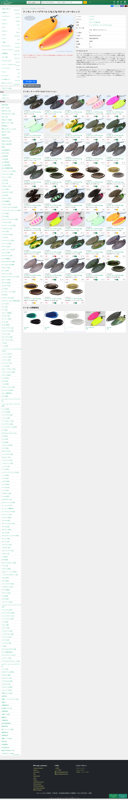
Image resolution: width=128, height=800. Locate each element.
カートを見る (114, 796)
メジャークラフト (8, 584)
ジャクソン (6, 360)
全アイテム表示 (7, 88)
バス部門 (57, 768)
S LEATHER (6, 138)
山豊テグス (6, 714)
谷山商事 (5, 744)
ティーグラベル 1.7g (105, 25)
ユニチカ (5, 599)
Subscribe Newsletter (38, 786)
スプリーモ (6, 375)
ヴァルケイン (7, 687)
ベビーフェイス (7, 544)
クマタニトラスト (8, 297)
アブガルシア (6, 186)
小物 (11, 43)
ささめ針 (5, 156)
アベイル (5, 189)
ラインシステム (7, 610)
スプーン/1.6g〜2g (33, 8)
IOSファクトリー (7, 123)
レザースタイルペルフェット (11, 661)
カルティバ (6, 279)
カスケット (6, 267)
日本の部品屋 (6, 723)
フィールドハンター (8, 511)
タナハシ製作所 (7, 393)
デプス (4, 436)
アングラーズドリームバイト (11, 210)
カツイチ (5, 270)
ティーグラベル (93, 25)
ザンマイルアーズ (7, 340)
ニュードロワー (7, 454)
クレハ (4, 306)
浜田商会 (5, 735)
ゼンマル (5, 381)
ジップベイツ (6, 357)
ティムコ (5, 409)
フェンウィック (7, 514)
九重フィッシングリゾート (10, 699)
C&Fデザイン (6, 111)
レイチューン (6, 658)
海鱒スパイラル (7, 738)
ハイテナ (5, 469)
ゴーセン (5, 322)
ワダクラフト (6, 684)
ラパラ (5, 622)
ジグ (11, 28)
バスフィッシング (80, 768)
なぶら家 (5, 162)
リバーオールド (7, 637)
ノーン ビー (6, 466)
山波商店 (5, 711)
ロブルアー (6, 675)
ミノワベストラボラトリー (10, 574)
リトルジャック (7, 631)
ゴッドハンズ (6, 319)
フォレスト (6, 517)
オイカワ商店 (6, 258)
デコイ (4, 430)
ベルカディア (6, 547)
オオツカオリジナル (8, 261)
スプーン (11, 24)
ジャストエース (7, 363)
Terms (34, 778)
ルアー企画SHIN (7, 652)
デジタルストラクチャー (9, 433)
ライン (11, 35)
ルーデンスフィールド (8, 655)
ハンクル (5, 475)
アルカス (5, 195)
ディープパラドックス (9, 427)
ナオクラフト (6, 451)
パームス (5, 496)
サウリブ (5, 325)
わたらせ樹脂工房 (7, 168)
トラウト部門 (58, 770)
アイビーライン (7, 174)
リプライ (5, 640)
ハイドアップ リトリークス (10, 472)
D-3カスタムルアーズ (8, 113)
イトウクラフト (7, 234)
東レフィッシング (8, 729)
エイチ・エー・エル (8, 249)
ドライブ (5, 448)
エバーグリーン (7, 255)
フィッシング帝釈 (8, 508)
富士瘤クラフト (7, 708)
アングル (5, 213)
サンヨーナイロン (8, 331)
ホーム (23, 8)
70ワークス (5, 107)
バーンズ (5, 490)
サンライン (6, 334)
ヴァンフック (7, 690)
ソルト (122, 6)
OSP (4, 135)
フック (11, 39)
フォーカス (6, 520)
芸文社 (4, 741)
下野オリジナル (7, 693)
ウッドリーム (6, 243)
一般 (126, 6)
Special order (36, 776)
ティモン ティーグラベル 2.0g (32, 205)
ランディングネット (11, 50)
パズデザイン (6, 493)
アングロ (5, 216)
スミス (5, 378)
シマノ (5, 346)
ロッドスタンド (11, 46)
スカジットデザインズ (8, 369)
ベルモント (5, 553)
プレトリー (6, 538)
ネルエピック (6, 457)
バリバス (5, 484)
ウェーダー (11, 76)
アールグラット (7, 228)
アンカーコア (6, 204)
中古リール (6, 98)
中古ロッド (6, 95)
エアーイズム (6, 246)
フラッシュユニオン (8, 523)
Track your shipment (38, 768)
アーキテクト (6, 222)
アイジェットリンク (8, 171)
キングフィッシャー (8, 291)
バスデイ (5, 481)
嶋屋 (4, 717)
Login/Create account (38, 782)
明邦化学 (5, 726)
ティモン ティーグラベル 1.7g (32, 112)
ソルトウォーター (80, 770)
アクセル (5, 180)
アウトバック (6, 177)
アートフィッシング (8, 225)
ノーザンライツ (7, 460)
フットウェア (11, 69)
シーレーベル (7, 354)
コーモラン (6, 316)
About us (35, 770)
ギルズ (4, 294)
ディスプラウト (7, 424)
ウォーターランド (8, 240)
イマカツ (5, 237)
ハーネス (5, 478)
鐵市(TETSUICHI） (8, 750)
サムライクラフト (8, 328)
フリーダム (5, 526)
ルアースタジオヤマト (9, 649)
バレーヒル (5, 487)
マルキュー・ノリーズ (9, 572)
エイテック (6, 252)
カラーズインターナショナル (10, 276)
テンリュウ (6, 418)
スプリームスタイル (8, 372)
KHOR (4, 126)
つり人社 (5, 159)
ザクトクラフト (7, 337)
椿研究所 (5, 732)
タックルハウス (7, 390)
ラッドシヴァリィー (8, 616)
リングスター (6, 643)
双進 (4, 702)
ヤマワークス (6, 593)
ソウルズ (5, 384)
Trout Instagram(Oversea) (62, 772)
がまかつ (5, 153)
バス (112, 6)
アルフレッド (6, 198)
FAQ (34, 774)
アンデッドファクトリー (10, 219)
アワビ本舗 (6, 201)
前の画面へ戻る (31, 81)
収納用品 (11, 54)
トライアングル (7, 445)
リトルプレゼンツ (8, 634)
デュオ (5, 442)
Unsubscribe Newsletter (39, 788)
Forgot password (37, 784)
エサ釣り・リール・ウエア (82, 772)
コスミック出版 (7, 313)
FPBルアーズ (7, 120)
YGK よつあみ (7, 144)
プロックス (5, 541)
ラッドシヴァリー (8, 619)
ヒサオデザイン (7, 499)
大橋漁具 (5, 705)
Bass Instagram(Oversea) (62, 774)
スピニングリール (11, 83)
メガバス (5, 581)
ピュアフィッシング (8, 502)
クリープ (5, 304)
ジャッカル (5, 366)
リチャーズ (5, 628)
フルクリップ (6, 529)
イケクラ (5, 231)
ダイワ (5, 396)
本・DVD (11, 57)
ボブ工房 (5, 559)
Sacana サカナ (6, 141)
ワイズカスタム (7, 681)
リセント (5, 625)
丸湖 (4, 696)
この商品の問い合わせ (33, 86)
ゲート (4, 310)
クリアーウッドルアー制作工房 (11, 300)
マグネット (6, 568)
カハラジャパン (7, 273)
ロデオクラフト (8, 672)
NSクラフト (6, 132)
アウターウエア (11, 61)
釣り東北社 (5, 747)
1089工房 (5, 105)
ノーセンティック (7, 463)
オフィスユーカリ (8, 264)
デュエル (5, 439)
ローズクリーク (7, 678)
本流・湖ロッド (11, 9)
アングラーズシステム (9, 207)
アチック (5, 183)
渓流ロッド (11, 13)
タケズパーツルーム (8, 387)
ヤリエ (5, 596)
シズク (4, 343)
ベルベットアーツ (8, 550)
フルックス (5, 532)
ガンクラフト (6, 285)
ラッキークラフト (8, 613)
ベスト (11, 72)
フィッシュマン (7, 505)
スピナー (11, 31)
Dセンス (5, 117)
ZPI (3, 147)
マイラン (5, 565)
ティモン (6, 412)
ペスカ (4, 556)
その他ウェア (11, 80)
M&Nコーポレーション (9, 129)
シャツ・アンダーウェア (11, 65)
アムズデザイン (7, 192)
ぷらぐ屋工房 (6, 165)
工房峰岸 (5, 720)
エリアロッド (11, 17)
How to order (36, 772)
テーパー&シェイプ (8, 421)
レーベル (5, 669)
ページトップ (123, 796)
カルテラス (6, 282)
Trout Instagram (38, 790)
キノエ (4, 288)
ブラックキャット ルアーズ (10, 535)
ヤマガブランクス (7, 587)
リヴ (4, 646)
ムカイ (5, 578)
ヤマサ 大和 (6, 590)
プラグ (11, 20)
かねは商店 (6, 150)
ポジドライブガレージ (9, 562)
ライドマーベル (7, 602)
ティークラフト (7, 415)
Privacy (35, 780)
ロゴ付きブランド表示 (11, 754)
